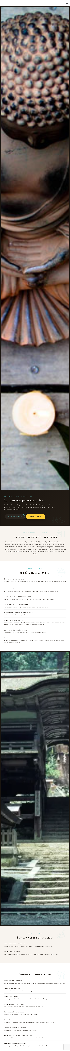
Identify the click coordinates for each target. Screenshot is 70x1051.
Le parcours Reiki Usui (15, 517)
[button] (67, 3)
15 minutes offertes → (35, 517)
